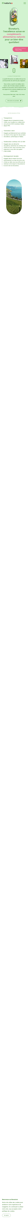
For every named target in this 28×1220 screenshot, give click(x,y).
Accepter (6, 1215)
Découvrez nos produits (13, 100)
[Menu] (25, 3)
